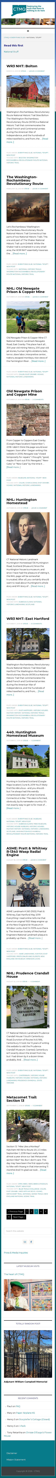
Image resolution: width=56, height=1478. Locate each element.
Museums (22, 478)
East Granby (31, 374)
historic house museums (18, 826)
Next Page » (19, 1217)
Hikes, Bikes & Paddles (38, 1184)
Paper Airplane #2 (25, 1413)
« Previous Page (15, 1211)
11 (9, 1217)
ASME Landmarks (26, 954)
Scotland (30, 604)
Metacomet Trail (14, 1194)
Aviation (39, 954)
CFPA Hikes (22, 1184)
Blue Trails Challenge (29, 1189)
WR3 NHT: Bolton (22, 66)
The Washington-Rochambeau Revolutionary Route (25, 180)
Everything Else (18, 37)
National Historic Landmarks (20, 377)
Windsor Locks (33, 959)
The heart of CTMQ (14, 1274)
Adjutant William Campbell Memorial (25, 1381)
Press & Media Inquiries (16, 1253)
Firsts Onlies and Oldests (28, 956)
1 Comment (36, 740)
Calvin (22, 374)
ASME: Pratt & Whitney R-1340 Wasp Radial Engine (27, 851)
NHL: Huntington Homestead (22, 501)
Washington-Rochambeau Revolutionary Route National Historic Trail (27, 160)
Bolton (22, 158)
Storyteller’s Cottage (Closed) (34, 1419)
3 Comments (36, 624)
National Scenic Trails (33, 1194)
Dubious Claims (26, 602)
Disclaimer (12, 1453)
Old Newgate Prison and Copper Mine (24, 393)
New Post (11, 155)
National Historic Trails (30, 269)
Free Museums (40, 824)
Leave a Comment (37, 71)
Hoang (40, 374)
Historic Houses (40, 710)
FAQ (18, 1406)
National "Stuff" (40, 153)
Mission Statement (16, 1459)
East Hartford (26, 710)
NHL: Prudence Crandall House (28, 975)
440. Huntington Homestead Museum (25, 734)
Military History (14, 713)
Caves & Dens (31, 483)
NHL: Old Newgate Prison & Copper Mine (26, 290)
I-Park (22, 1426)
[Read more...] (20, 253)
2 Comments (38, 399)
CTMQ (28, 10)
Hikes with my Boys (26, 1191)
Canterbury (24, 1075)
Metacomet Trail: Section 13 (22, 1099)
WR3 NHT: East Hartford (28, 619)
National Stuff (11, 52)
